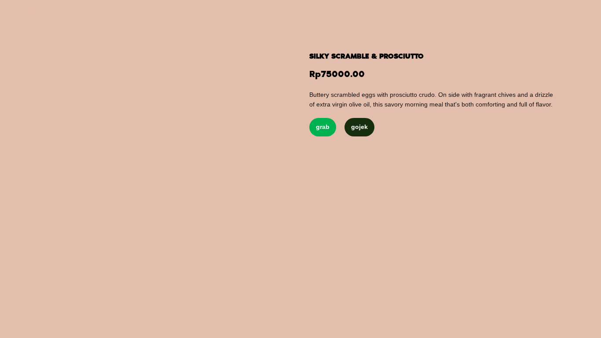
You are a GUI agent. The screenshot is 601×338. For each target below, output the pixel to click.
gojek (359, 126)
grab (323, 126)
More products (39, 13)
